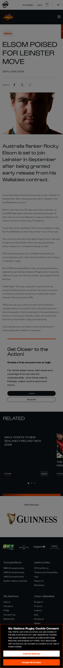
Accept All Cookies (31, 662)
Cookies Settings (31, 653)
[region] (31, 646)
